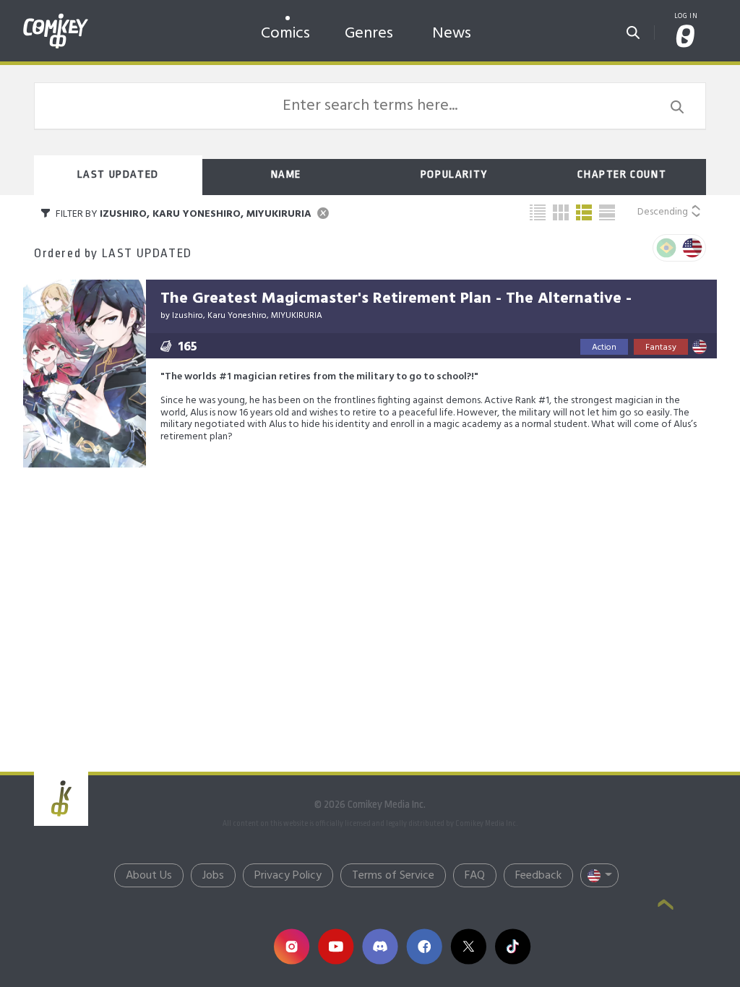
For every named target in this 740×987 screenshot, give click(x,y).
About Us (149, 875)
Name (286, 174)
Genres (369, 33)
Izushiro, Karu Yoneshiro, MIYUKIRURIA (247, 316)
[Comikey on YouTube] (335, 946)
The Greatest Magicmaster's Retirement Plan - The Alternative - (396, 298)
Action (604, 347)
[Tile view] (561, 212)
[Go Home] (55, 17)
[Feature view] (607, 212)
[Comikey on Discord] (379, 946)
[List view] (584, 212)
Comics (285, 33)
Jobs (213, 875)
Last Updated (118, 174)
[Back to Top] (665, 906)
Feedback (538, 875)
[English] (692, 248)
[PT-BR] (666, 248)
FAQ (475, 875)
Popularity (454, 174)
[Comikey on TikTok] (512, 946)
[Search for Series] (633, 28)
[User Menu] (686, 37)
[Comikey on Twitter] (468, 946)
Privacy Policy (288, 875)
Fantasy (660, 347)
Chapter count (621, 174)
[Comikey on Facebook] (424, 946)
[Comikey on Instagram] (291, 946)
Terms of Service (393, 875)
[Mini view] (538, 212)
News (451, 33)
